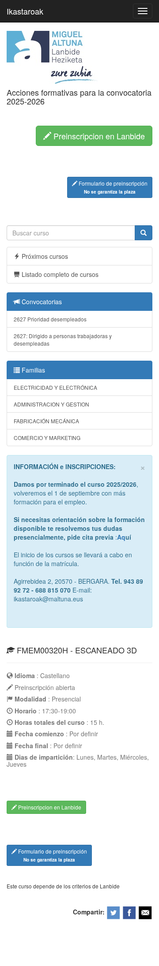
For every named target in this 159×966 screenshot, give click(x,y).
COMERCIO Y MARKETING (47, 437)
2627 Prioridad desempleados (50, 319)
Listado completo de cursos (59, 274)
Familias (32, 370)
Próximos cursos (44, 256)
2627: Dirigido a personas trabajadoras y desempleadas (63, 339)
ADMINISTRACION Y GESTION (51, 404)
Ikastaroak (25, 11)
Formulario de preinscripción (112, 187)
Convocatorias (41, 301)
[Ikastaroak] (52, 56)
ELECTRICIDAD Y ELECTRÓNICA (55, 387)
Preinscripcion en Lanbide (98, 136)
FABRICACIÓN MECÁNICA (46, 421)
